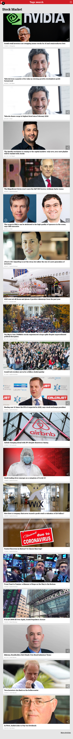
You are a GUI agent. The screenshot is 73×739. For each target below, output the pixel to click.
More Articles (66, 733)
